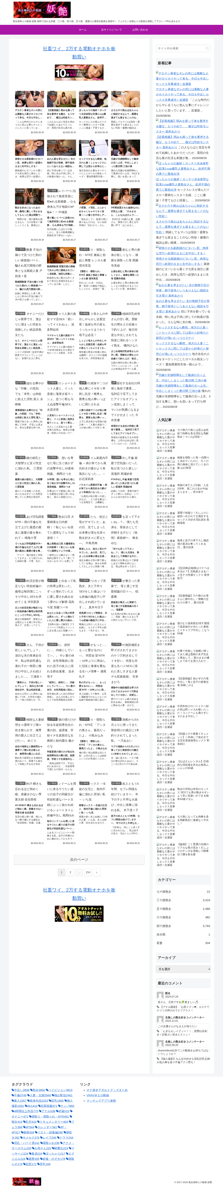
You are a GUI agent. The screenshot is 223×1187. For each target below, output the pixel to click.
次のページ (79, 860)
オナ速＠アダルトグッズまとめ (107, 1090)
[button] (207, 48)
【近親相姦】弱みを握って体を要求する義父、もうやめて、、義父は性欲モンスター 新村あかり (182, 142)
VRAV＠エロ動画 (98, 1095)
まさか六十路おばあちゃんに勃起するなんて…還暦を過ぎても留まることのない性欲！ (182, 227)
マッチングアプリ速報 (101, 1100)
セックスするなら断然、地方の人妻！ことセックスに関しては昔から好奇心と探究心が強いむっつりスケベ (182, 349)
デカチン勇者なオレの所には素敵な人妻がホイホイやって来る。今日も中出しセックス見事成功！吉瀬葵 (182, 94)
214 (88, 872)
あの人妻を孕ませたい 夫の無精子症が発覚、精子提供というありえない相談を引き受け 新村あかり (183, 306)
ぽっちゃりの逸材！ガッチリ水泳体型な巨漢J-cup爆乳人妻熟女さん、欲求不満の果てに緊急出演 (183, 185)
